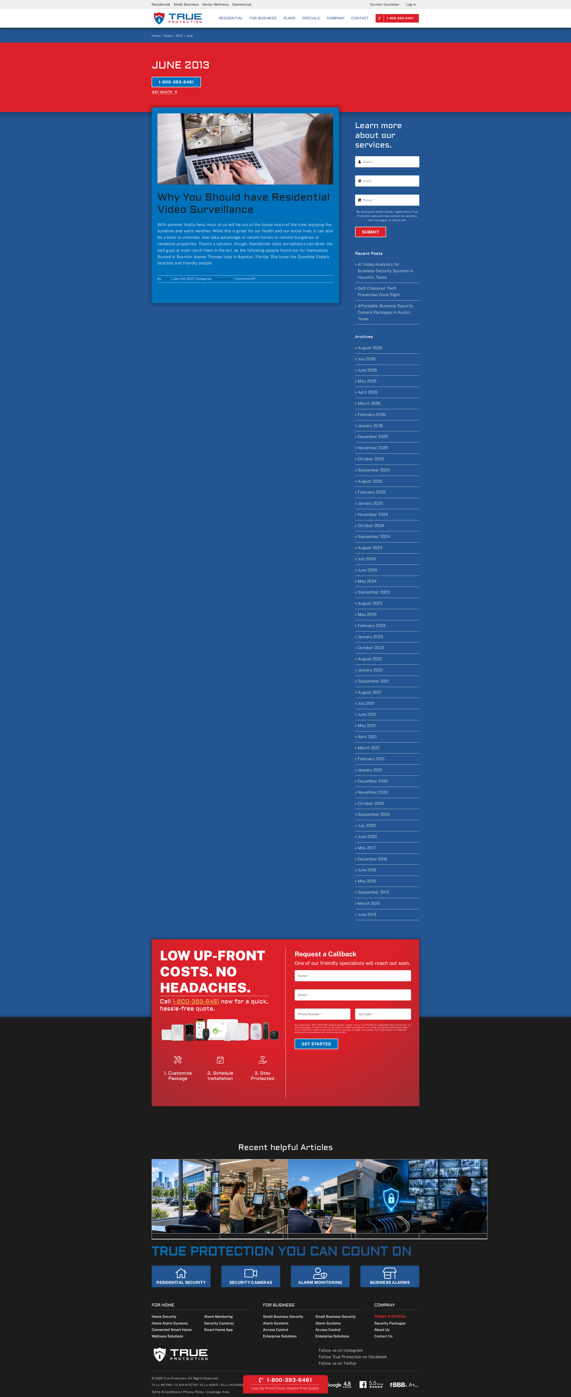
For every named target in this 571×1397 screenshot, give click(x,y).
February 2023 (372, 625)
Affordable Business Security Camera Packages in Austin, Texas (385, 312)
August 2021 (369, 692)
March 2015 (369, 903)
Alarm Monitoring (218, 1316)
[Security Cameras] (250, 1276)
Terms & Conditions (166, 1392)
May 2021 (367, 725)
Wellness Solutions (167, 1336)
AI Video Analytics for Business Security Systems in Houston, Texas (386, 271)
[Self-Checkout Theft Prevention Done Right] (285, 1196)
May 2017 (367, 847)
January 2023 (370, 636)
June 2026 (367, 370)
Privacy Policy (193, 1392)
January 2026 (370, 425)
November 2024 (373, 514)
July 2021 (366, 703)
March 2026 (369, 403)
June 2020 (367, 836)
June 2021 (367, 714)
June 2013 (367, 914)
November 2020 (373, 792)
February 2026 (372, 414)
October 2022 (371, 647)
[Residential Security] (181, 1276)
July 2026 (367, 359)
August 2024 (370, 547)
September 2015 (373, 892)
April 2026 (368, 392)
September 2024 (374, 536)
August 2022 (370, 658)
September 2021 (373, 681)
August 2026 (370, 347)
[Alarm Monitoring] (320, 1276)
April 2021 (367, 736)
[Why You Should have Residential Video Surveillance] (245, 149)
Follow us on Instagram (341, 1350)
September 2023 (374, 592)
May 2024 (367, 581)
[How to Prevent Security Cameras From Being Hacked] (421, 1196)
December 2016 (372, 859)
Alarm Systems (275, 1323)
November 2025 (373, 447)
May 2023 (367, 614)
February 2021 (371, 758)
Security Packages (389, 1323)
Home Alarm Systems (170, 1323)
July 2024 (367, 558)
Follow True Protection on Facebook (353, 1356)
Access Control (275, 1330)
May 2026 (367, 381)
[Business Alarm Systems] (389, 1276)
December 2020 (373, 781)
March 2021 (369, 747)
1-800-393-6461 (196, 1001)
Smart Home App (218, 1330)
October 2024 (371, 525)
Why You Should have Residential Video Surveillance (243, 203)
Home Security (164, 1316)
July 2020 (367, 825)
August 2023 (370, 603)
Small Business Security (283, 1316)
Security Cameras (219, 1323)
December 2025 (373, 436)
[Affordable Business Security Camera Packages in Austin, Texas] (353, 1196)
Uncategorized (223, 278)
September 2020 (374, 814)
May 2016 (367, 881)
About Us (381, 1330)
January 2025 (370, 503)
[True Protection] (177, 13)
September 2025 (374, 470)
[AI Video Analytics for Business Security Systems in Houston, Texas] (217, 1196)
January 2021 (370, 770)
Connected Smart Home (172, 1330)
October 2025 (371, 459)
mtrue (166, 278)
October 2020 (371, 803)
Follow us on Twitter (338, 1363)
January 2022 (370, 670)
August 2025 (370, 481)
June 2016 (367, 870)
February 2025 (372, 492)
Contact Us (383, 1336)
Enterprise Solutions (280, 1336)
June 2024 (367, 570)
